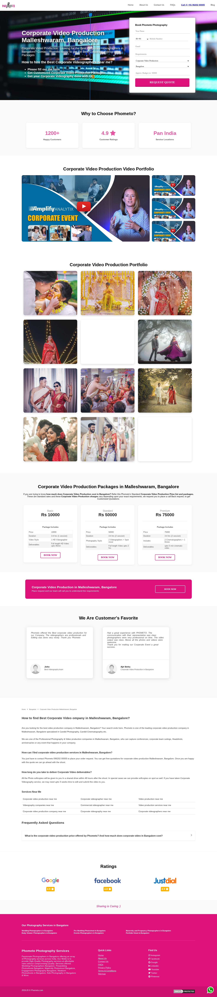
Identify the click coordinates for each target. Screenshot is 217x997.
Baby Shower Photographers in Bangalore (39, 933)
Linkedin (154, 966)
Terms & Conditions (107, 971)
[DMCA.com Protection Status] (184, 993)
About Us (143, 5)
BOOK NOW (170, 589)
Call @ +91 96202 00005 (193, 5)
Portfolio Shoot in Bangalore (137, 933)
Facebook (155, 959)
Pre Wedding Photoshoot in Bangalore (90, 931)
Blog (213, 5)
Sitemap (102, 974)
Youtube (155, 969)
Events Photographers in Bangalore (89, 933)
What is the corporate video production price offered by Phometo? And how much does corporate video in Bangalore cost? (94, 836)
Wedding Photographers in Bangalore (37, 931)
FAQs (172, 5)
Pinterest (154, 976)
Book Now (50, 555)
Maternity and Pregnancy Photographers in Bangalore (148, 931)
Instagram (155, 955)
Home (130, 5)
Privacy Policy (104, 967)
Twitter (153, 973)
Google (154, 962)
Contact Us (159, 5)
